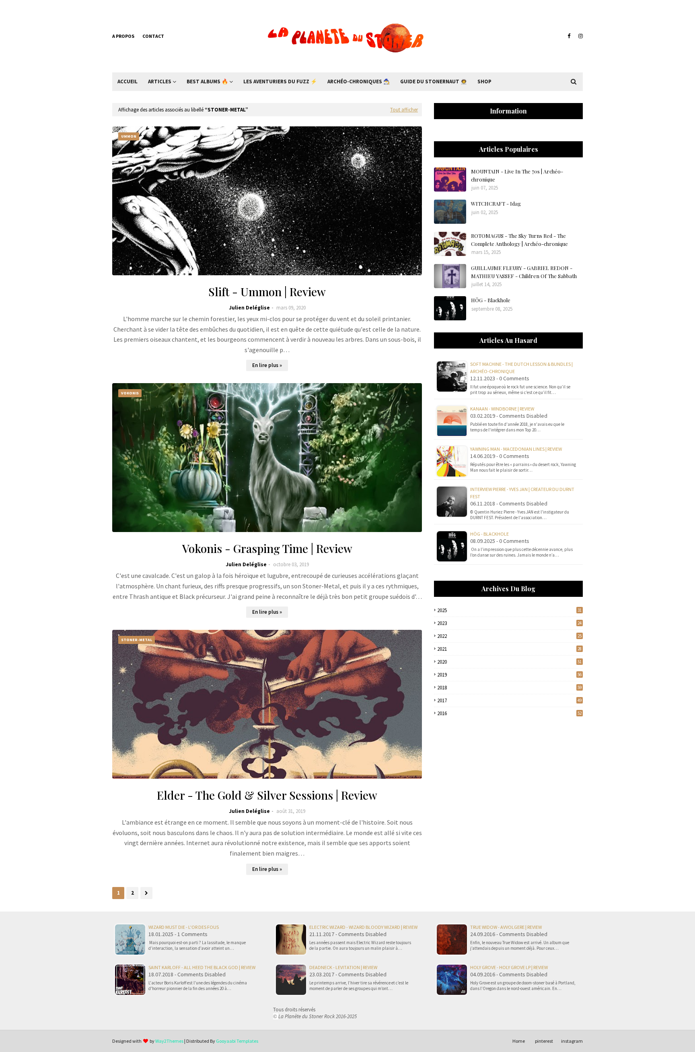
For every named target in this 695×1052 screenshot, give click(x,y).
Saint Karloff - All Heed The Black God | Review (201, 967)
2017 (509, 700)
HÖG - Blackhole (490, 300)
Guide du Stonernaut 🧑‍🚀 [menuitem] (433, 81)
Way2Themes (169, 1041)
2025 (509, 610)
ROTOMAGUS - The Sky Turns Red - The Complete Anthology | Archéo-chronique (519, 239)
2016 (509, 713)
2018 (509, 687)
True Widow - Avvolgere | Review (506, 927)
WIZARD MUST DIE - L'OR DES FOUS (183, 927)
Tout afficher (404, 109)
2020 (509, 661)
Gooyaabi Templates (237, 1041)
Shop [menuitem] (484, 81)
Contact (153, 36)
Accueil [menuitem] (127, 81)
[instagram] (579, 36)
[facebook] (568, 36)
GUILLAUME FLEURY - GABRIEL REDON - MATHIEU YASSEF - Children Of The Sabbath (524, 271)
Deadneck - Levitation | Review (343, 967)
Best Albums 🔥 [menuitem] (207, 81)
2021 (509, 649)
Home (518, 1041)
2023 (509, 623)
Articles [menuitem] (159, 81)
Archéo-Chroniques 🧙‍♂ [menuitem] (358, 81)
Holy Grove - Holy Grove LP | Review (509, 967)
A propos (123, 36)
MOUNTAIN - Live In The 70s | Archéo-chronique (517, 175)
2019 (509, 674)
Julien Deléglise (249, 307)
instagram (572, 1041)
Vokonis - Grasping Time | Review (267, 548)
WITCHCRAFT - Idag (496, 203)
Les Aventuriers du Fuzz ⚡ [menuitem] (280, 81)
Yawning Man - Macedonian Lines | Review (516, 449)
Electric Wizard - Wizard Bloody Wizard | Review (363, 927)
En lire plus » (267, 365)
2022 (509, 636)
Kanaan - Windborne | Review (502, 409)
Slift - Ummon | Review (267, 291)
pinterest (544, 1041)
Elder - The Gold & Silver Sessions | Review (267, 795)
